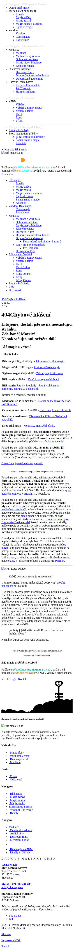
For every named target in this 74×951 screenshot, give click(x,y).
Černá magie (23, 36)
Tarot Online (23, 267)
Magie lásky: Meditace (28, 62)
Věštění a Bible (24, 110)
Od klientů (15, 779)
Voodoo (20, 33)
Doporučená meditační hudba (32, 75)
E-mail (5, 946)
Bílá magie (15, 180)
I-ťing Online (23, 280)
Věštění (20, 104)
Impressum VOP (10, 940)
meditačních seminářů (13, 509)
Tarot (19, 114)
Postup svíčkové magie (47, 367)
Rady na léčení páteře (28, 85)
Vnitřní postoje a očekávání (43, 379)
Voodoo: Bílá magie (20, 205)
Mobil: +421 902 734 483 (16, 884)
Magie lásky (16, 752)
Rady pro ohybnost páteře (30, 244)
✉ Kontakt (15, 290)
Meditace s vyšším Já (28, 56)
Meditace (21, 52)
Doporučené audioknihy (29, 78)
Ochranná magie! (54, 441)
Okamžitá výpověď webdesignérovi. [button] (22, 463)
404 (11, 918)
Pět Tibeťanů (23, 88)
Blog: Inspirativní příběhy (30, 136)
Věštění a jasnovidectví (29, 107)
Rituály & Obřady (19, 130)
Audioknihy (16, 833)
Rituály (20, 14)
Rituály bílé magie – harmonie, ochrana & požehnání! (31, 387)
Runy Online (23, 273)
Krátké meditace (25, 65)
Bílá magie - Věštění (20, 254)
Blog (11, 286)
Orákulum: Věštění (19, 755)
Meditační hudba (19, 839)
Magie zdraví (23, 20)
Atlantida (21, 143)
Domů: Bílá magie (19, 7)
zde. (12, 560)
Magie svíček (23, 17)
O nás (13, 776)
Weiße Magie (9, 864)
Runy (19, 117)
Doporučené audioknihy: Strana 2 (42, 241)
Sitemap (6, 934)
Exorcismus (22, 39)
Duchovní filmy (25, 72)
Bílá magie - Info (19, 759)
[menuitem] (41, 7)
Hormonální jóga (25, 91)
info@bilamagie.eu (12, 887)
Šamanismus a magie (28, 139)
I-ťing (19, 120)
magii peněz (27, 515)
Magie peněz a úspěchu (29, 23)
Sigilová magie (24, 27)
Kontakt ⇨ (7, 174)
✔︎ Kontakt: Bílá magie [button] (14, 149)
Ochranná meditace (27, 59)
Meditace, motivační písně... (40, 425)
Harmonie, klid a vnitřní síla (55, 410)
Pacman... (60, 560)
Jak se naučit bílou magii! (50, 361)
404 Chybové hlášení (13, 299)
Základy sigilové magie (49, 373)
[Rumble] (23, 159)
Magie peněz (17, 803)
